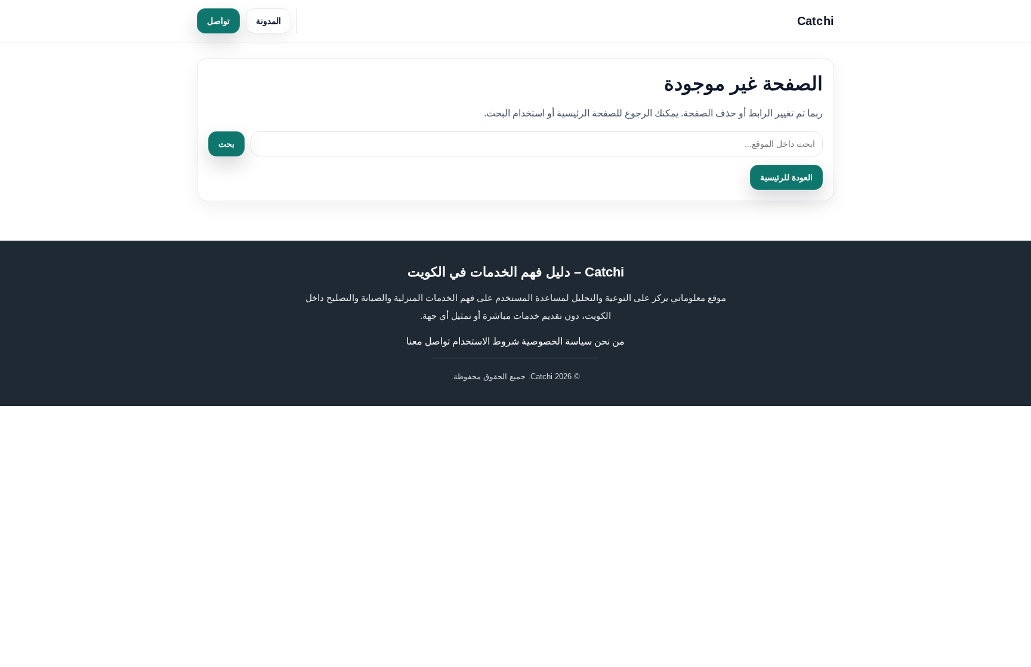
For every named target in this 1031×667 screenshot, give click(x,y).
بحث (226, 144)
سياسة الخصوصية (556, 341)
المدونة (268, 21)
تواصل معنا (428, 341)
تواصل (218, 21)
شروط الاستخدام (485, 341)
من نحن (609, 341)
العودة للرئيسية (786, 177)
